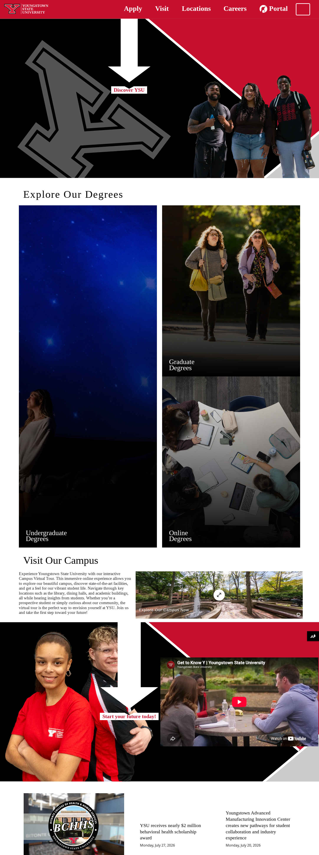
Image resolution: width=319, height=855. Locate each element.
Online (178, 533)
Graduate (181, 362)
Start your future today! (129, 716)
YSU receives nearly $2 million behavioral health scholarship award (170, 832)
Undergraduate (46, 533)
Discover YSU (129, 90)
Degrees (37, 539)
